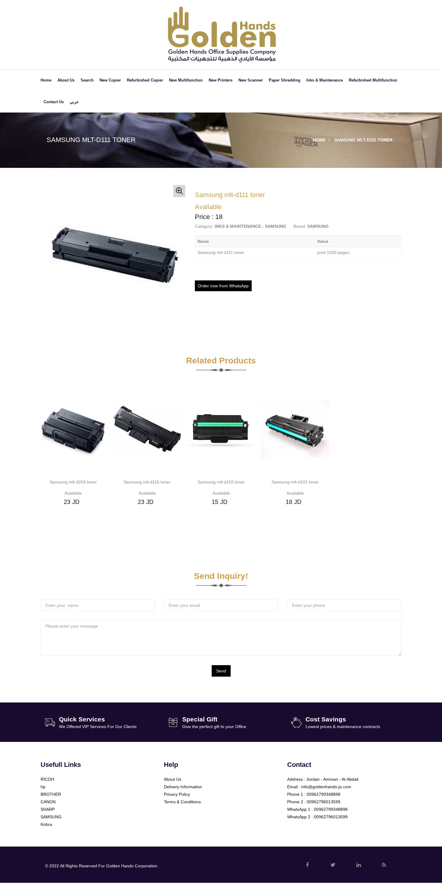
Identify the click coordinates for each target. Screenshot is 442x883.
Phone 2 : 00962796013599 (313, 801)
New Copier (110, 80)
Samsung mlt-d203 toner (73, 482)
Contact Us (54, 102)
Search (87, 80)
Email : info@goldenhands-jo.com (319, 786)
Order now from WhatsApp (223, 285)
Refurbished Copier (145, 80)
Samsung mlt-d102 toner (221, 482)
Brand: (299, 226)
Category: (204, 226)
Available (73, 493)
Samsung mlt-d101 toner (295, 482)
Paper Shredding (284, 80)
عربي (74, 102)
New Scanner (250, 80)
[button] (179, 191)
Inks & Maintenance (324, 80)
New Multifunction (186, 80)
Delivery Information (183, 786)
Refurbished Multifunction (373, 80)
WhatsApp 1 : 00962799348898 (317, 809)
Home (46, 80)
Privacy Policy (177, 794)
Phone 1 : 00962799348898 (313, 794)
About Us (66, 80)
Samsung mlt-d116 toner (147, 482)
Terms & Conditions (182, 801)
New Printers (220, 80)
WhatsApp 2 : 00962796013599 (317, 816)
